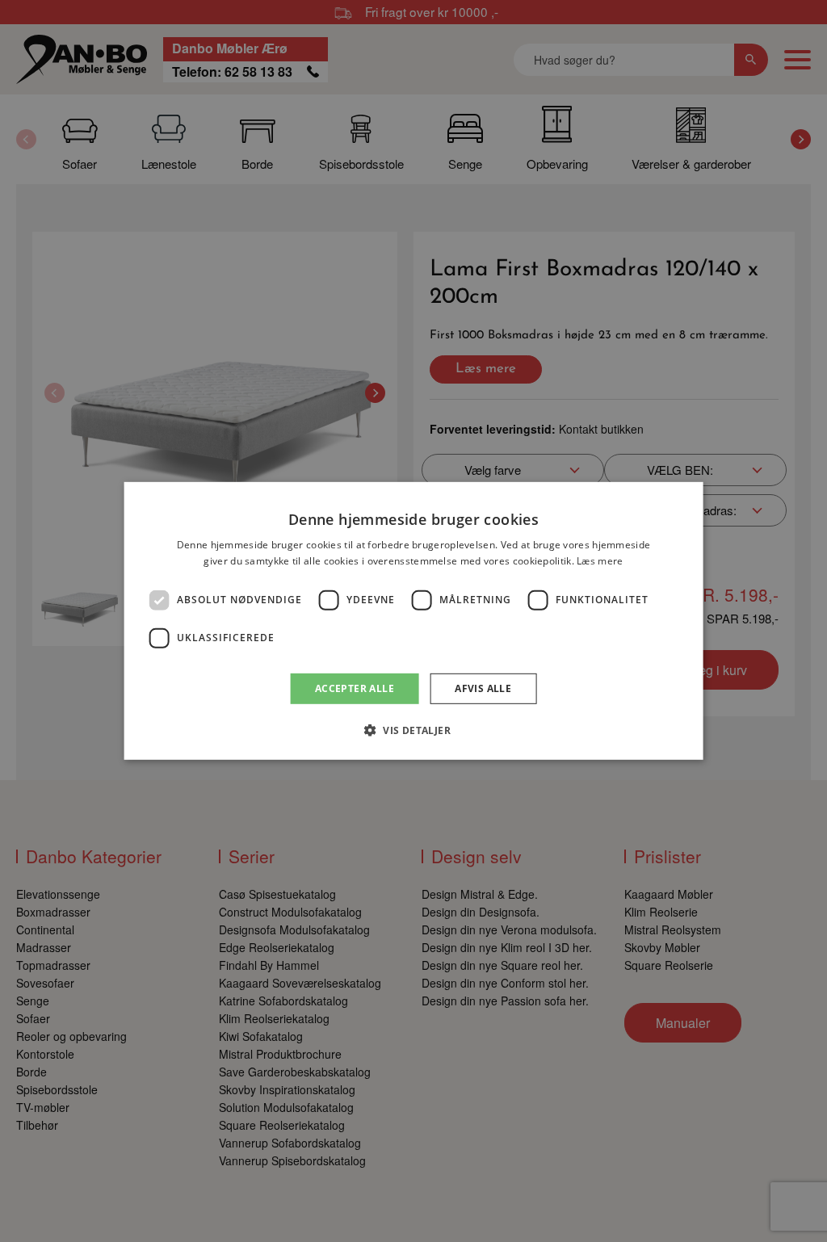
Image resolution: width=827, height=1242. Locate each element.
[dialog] (413, 621)
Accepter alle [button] (354, 688)
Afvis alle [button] (483, 688)
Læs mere (600, 561)
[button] (413, 730)
